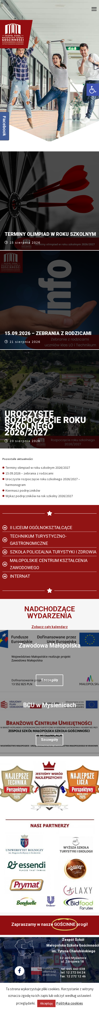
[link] (93, 89)
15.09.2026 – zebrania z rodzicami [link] (48, 333)
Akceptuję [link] (46, 1003)
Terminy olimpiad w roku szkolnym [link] (50, 234)
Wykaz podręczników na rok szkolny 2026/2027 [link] (39, 496)
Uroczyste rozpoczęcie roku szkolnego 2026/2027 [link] (45, 423)
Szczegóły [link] (49, 680)
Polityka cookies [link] (69, 1003)
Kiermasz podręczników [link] (23, 490)
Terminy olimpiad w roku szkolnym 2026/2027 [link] (38, 467)
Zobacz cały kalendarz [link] (49, 627)
